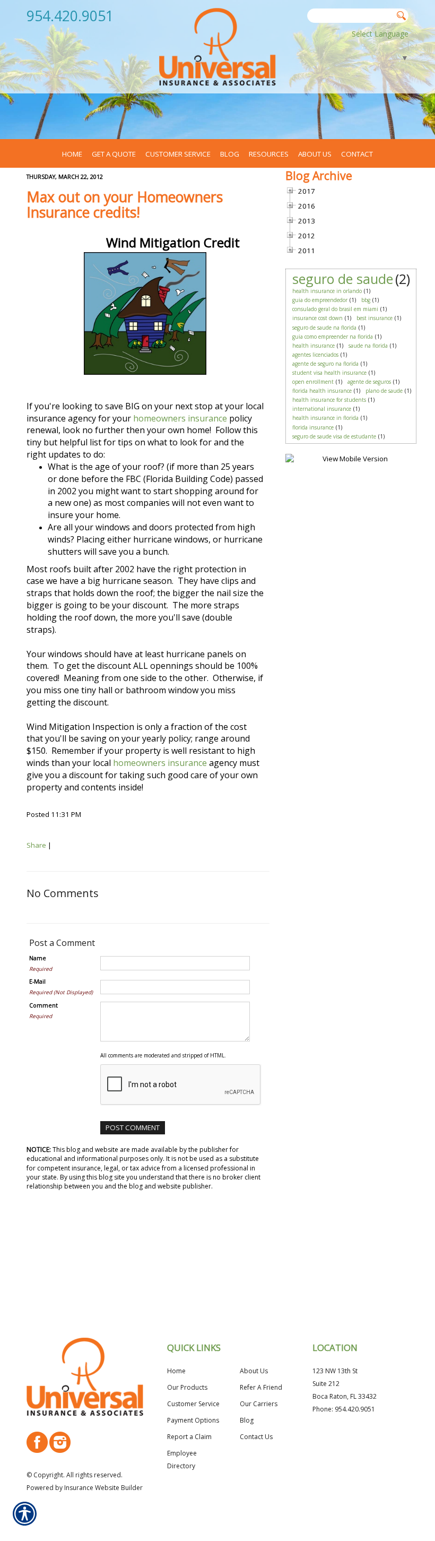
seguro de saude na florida (324, 327)
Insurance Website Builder (103, 1487)
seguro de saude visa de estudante (334, 436)
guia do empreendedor (319, 300)
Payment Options (193, 1420)
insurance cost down (317, 318)
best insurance (374, 318)
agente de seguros (369, 381)
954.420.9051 (70, 15)
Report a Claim (189, 1436)
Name (37, 958)
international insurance (321, 408)
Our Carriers (258, 1403)
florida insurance (313, 427)
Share (36, 845)
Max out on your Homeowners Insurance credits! (125, 204)
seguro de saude (342, 279)
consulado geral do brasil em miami (335, 309)
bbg (365, 300)
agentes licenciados (315, 354)
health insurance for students (329, 399)
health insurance (313, 345)
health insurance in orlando (327, 291)
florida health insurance (322, 390)
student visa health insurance (329, 372)
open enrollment (313, 381)
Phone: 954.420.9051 (343, 1409)
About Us (254, 1370)
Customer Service (193, 1403)
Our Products (187, 1387)
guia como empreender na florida (332, 336)
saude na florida (368, 345)
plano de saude (384, 390)
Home (176, 1370)
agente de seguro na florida (325, 363)
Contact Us (256, 1436)
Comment (43, 1005)
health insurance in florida (325, 417)
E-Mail (37, 981)
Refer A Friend (261, 1387)
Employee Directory (182, 1459)
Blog (247, 1420)
